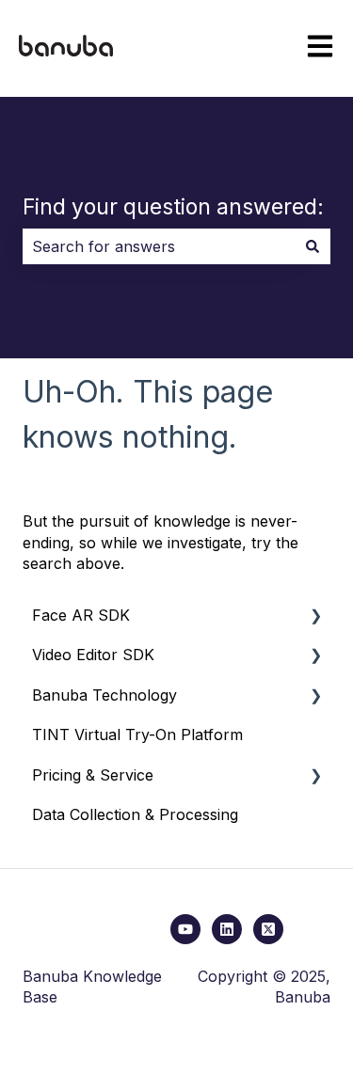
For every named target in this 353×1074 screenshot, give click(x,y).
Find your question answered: (173, 207)
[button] (315, 616)
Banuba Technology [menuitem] (104, 695)
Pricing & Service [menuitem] (92, 775)
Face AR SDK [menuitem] (81, 615)
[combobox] (159, 246)
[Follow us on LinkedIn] (227, 929)
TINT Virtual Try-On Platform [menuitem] (137, 734)
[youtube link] (185, 929)
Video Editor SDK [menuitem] (93, 654)
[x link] (268, 929)
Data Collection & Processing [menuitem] (135, 814)
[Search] (312, 246)
